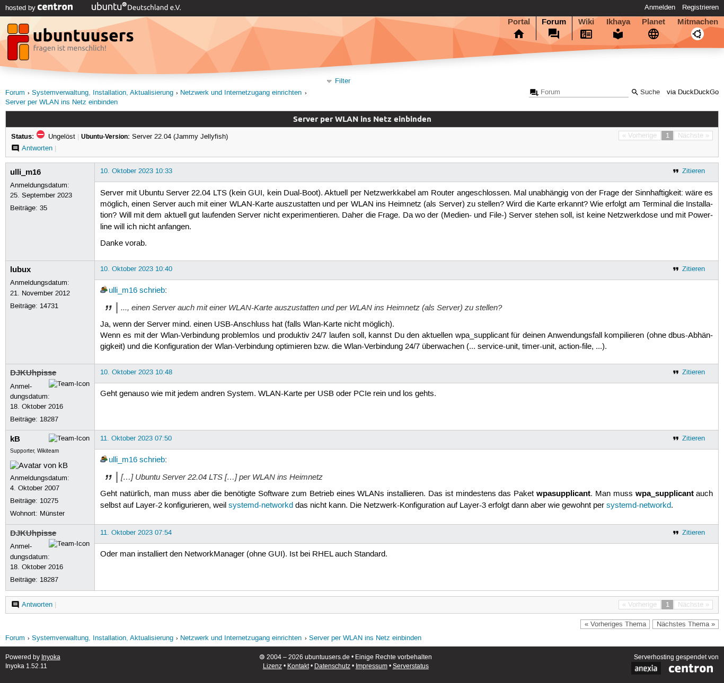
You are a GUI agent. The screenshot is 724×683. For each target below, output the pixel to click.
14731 (49, 306)
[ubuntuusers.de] (71, 45)
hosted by (21, 8)
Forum (554, 21)
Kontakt (298, 666)
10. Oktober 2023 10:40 (136, 269)
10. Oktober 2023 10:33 (136, 171)
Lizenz (272, 666)
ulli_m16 (25, 172)
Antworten (37, 148)
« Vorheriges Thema (615, 624)
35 (43, 208)
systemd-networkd (260, 505)
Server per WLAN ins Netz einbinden (61, 102)
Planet (653, 21)
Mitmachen (697, 21)
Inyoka (50, 657)
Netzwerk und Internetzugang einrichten (241, 93)
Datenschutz (332, 666)
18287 (49, 419)
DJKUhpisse (33, 372)
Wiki (586, 21)
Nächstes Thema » (686, 624)
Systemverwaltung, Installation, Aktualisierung (102, 93)
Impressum (371, 666)
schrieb (152, 290)
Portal (519, 21)
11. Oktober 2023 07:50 (136, 438)
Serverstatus (411, 666)
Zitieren (693, 171)
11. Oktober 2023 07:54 (136, 532)
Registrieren (700, 7)
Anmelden (659, 7)
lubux (20, 269)
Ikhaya (618, 21)
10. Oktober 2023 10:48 (136, 372)
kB (15, 439)
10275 (49, 501)
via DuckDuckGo (693, 92)
